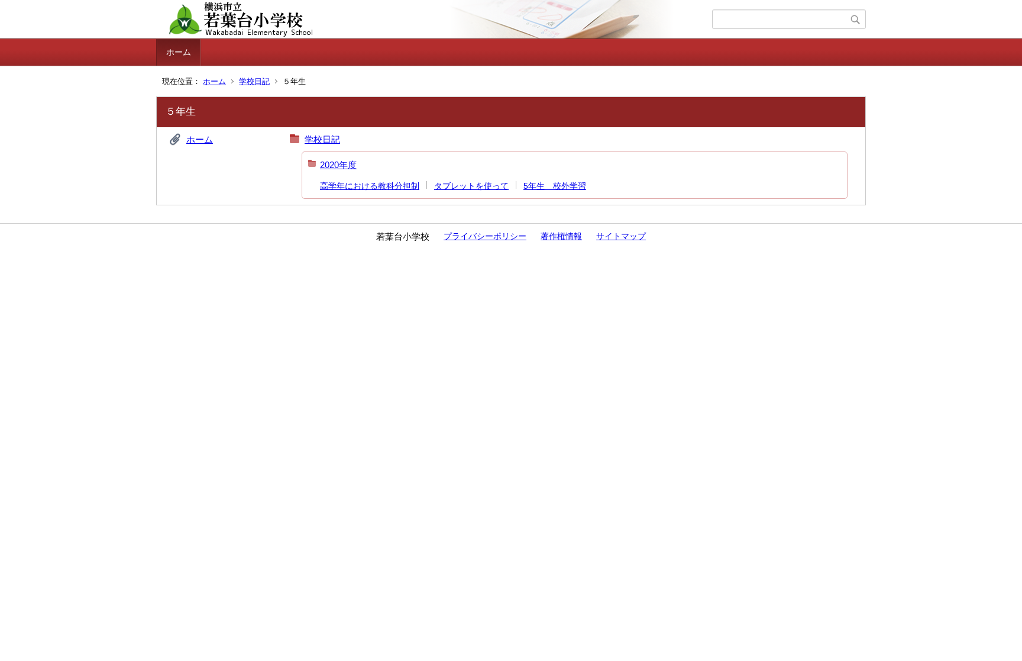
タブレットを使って (471, 186)
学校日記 (254, 81)
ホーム (178, 52)
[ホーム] (435, 19)
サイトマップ (621, 236)
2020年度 (338, 165)
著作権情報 (561, 236)
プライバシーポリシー (485, 236)
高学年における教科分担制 (369, 186)
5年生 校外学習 (554, 186)
